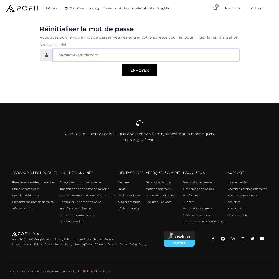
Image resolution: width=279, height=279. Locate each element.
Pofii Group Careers (40, 239)
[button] (51, 8)
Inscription (233, 8)
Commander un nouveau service (204, 221)
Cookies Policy (82, 239)
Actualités (234, 201)
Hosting (93, 8)
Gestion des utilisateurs (160, 195)
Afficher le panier (22, 208)
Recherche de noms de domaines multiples (88, 195)
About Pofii (19, 239)
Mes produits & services (197, 182)
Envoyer (139, 70)
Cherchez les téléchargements (247, 188)
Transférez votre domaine (76, 208)
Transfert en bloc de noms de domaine (84, 188)
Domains (109, 8)
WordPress (76, 8)
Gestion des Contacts (196, 215)
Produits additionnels (25, 195)
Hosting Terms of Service (90, 244)
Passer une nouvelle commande (33, 182)
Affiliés (123, 8)
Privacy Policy (63, 239)
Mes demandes (238, 182)
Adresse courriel (53, 45)
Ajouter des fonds (129, 201)
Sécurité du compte (158, 201)
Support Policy (63, 244)
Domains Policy (117, 244)
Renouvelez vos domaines (76, 215)
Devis (121, 188)
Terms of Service (103, 239)
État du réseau (237, 208)
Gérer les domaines (72, 221)
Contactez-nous (238, 215)
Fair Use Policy (43, 244)
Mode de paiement (130, 195)
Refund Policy (137, 244)
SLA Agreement (21, 244)
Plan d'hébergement (25, 188)
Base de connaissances (242, 195)
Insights (163, 8)
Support (188, 201)
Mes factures (191, 195)
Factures (123, 182)
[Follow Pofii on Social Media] (213, 238)
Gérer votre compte (158, 182)
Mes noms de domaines (198, 188)
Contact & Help (143, 8)
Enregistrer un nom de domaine (33, 201)
